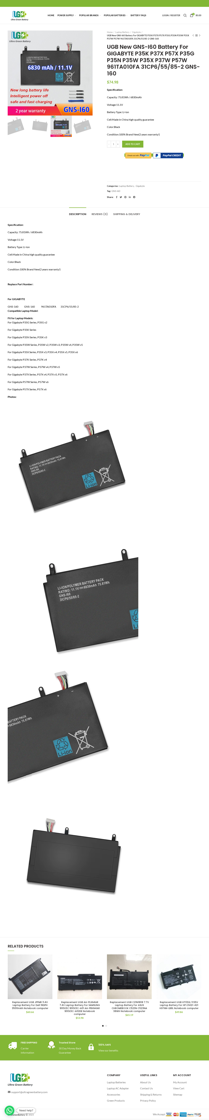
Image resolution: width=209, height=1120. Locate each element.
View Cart (178, 1088)
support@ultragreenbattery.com (29, 1092)
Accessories (113, 1094)
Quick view (50, 967)
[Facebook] (117, 197)
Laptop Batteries (116, 1082)
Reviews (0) (100, 214)
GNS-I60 (116, 191)
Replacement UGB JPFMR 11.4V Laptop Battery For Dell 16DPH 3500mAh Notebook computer (30, 1005)
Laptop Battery (122, 32)
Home (110, 32)
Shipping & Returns (151, 1094)
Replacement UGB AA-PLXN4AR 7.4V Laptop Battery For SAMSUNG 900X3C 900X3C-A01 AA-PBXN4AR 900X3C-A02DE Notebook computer (80, 1008)
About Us (145, 1082)
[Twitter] (121, 197)
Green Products (116, 1100)
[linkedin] (130, 197)
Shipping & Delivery (126, 214)
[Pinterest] (125, 197)
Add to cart (132, 144)
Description (77, 214)
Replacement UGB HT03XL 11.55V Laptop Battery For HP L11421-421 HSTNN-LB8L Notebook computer (179, 1005)
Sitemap (177, 1094)
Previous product (193, 35)
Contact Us (146, 1088)
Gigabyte (136, 32)
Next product (199, 35)
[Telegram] (134, 197)
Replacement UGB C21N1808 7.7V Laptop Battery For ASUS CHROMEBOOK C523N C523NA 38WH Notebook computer (129, 1007)
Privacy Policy (148, 1100)
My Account (180, 1082)
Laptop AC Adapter (118, 1088)
